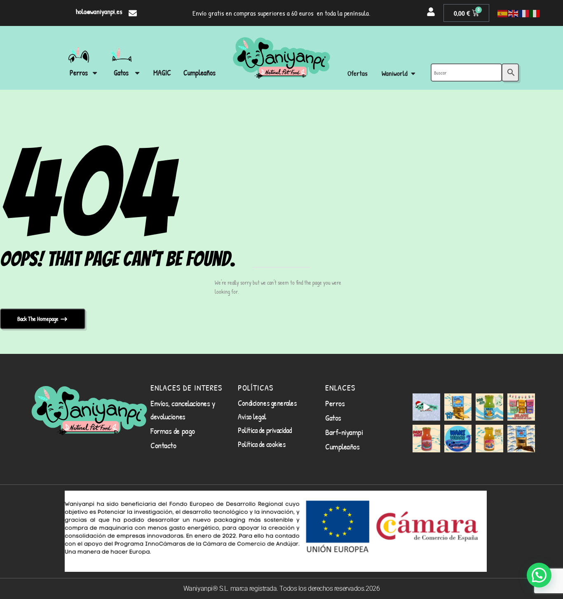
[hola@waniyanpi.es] (133, 13)
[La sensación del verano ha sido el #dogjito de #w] (489, 407)
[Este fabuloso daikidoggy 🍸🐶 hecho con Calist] (426, 438)
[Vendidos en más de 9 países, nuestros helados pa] (521, 407)
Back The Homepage (38, 319)
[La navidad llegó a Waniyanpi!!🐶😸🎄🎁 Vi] (426, 407)
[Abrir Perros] (95, 72)
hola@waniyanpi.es (99, 11)
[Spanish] (502, 13)
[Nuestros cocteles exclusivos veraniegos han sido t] (489, 438)
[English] (513, 13)
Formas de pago (172, 430)
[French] (524, 13)
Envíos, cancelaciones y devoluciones (182, 410)
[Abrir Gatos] (137, 72)
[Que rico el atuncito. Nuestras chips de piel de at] (521, 438)
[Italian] (535, 13)
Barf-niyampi (344, 432)
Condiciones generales (267, 403)
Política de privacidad (264, 430)
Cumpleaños (342, 446)
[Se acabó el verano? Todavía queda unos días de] (458, 438)
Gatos (333, 417)
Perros (335, 403)
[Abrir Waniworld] (413, 73)
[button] (539, 575)
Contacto (163, 445)
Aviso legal (252, 416)
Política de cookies (261, 444)
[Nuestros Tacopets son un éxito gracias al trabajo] (458, 407)
